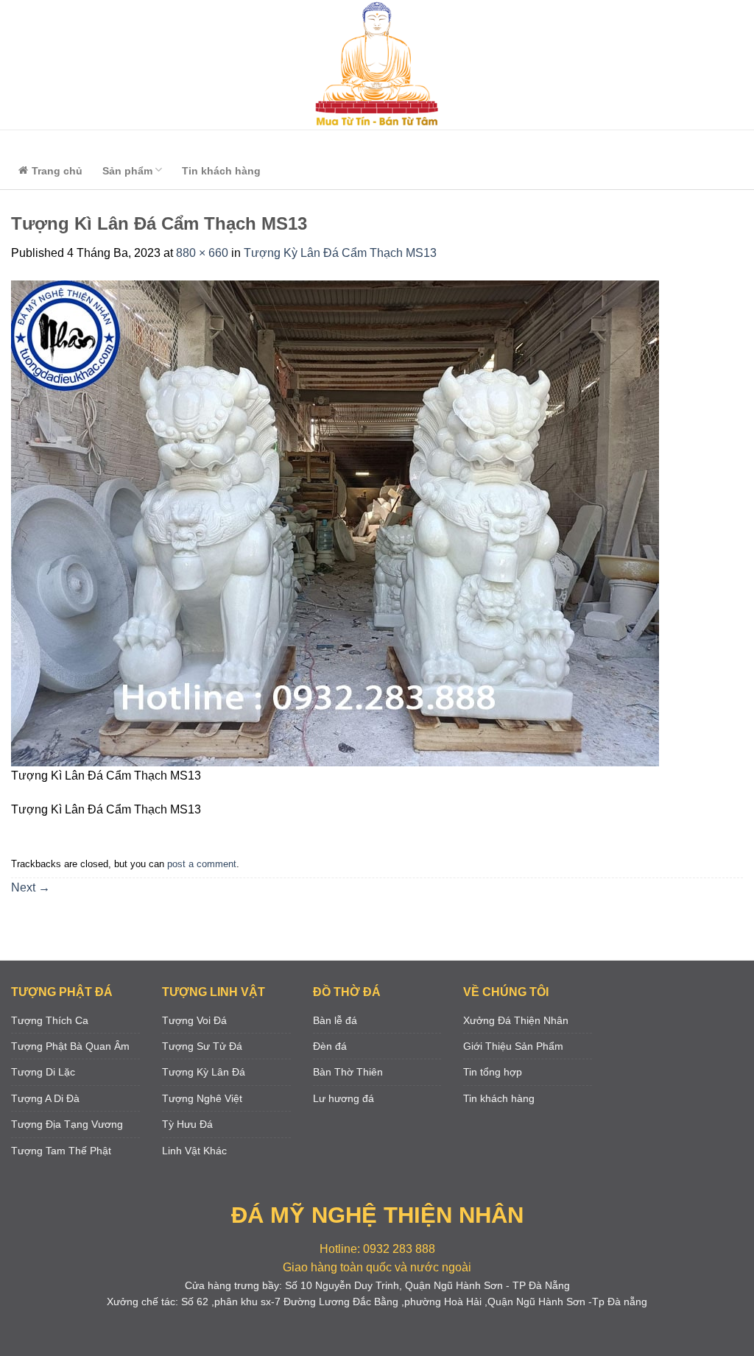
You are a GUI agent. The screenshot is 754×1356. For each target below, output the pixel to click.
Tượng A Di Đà (45, 1098)
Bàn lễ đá (335, 1020)
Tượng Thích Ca (49, 1020)
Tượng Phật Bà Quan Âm (70, 1046)
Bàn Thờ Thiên (348, 1072)
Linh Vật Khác (194, 1151)
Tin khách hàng (221, 171)
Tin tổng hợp (492, 1072)
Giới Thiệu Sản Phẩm (513, 1046)
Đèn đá (330, 1046)
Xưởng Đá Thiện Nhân (515, 1020)
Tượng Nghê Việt (202, 1098)
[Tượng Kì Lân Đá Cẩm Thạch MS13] (335, 522)
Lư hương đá (343, 1098)
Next (30, 887)
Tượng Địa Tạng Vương (67, 1124)
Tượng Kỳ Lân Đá (203, 1072)
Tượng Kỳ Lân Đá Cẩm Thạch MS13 (340, 253)
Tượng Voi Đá (194, 1020)
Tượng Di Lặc (43, 1072)
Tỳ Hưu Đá (187, 1124)
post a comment (201, 863)
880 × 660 (202, 253)
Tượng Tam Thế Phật (61, 1151)
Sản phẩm (127, 171)
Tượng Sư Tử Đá (202, 1046)
